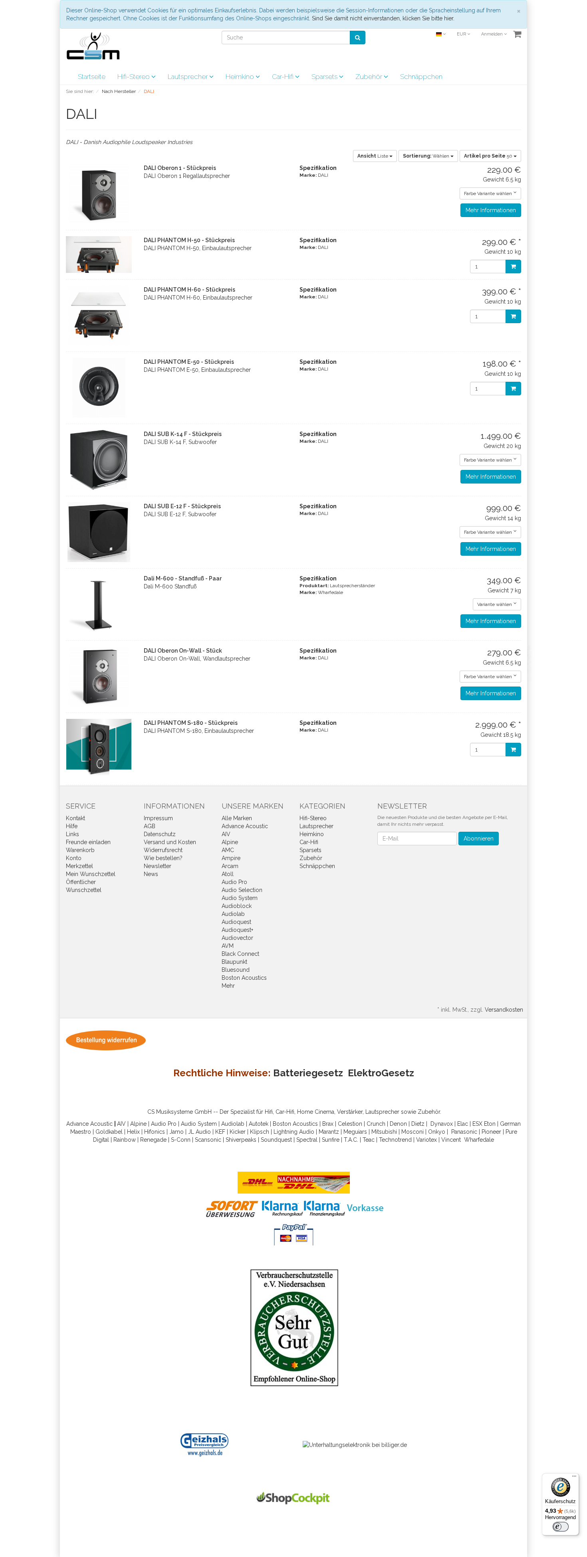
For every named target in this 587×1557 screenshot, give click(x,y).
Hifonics (154, 1132)
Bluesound (236, 970)
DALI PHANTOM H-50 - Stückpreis (189, 240)
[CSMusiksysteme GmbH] (97, 48)
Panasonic (464, 1132)
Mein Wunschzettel (90, 874)
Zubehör (369, 77)
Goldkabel (109, 1132)
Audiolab (233, 914)
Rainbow (124, 1140)
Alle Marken (237, 818)
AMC (228, 850)
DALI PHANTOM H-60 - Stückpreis (189, 289)
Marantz (329, 1132)
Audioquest (236, 922)
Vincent (451, 1140)
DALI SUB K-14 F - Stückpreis (183, 434)
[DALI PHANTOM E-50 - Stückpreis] (99, 388)
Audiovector (237, 938)
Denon (398, 1124)
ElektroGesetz (381, 1073)
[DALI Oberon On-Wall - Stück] (99, 676)
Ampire (231, 858)
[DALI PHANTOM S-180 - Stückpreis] (99, 749)
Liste (373, 156)
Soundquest (276, 1140)
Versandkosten (504, 1009)
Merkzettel (79, 866)
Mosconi (412, 1132)
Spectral (306, 1140)
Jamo (176, 1132)
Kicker (238, 1132)
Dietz (417, 1124)
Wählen (426, 156)
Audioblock (237, 906)
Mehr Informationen (491, 210)
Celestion (350, 1124)
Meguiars (355, 1132)
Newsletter (157, 866)
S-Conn (180, 1140)
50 (489, 156)
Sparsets (325, 77)
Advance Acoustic (245, 826)
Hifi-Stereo (134, 77)
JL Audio (199, 1132)
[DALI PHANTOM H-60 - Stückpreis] (99, 315)
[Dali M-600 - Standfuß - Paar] (99, 604)
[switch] (561, 1526)
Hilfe (71, 826)
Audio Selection (242, 890)
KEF (220, 1132)
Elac (462, 1124)
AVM (228, 946)
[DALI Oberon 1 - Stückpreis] (99, 194)
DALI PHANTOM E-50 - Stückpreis (189, 362)
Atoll (228, 874)
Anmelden (492, 34)
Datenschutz (160, 834)
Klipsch (259, 1132)
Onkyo (436, 1132)
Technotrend (395, 1140)
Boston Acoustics (244, 978)
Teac (369, 1140)
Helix (133, 1132)
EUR (462, 34)
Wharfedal (477, 1140)
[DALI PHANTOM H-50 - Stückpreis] (99, 254)
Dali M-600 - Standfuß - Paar (183, 578)
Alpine (230, 842)
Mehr (228, 986)
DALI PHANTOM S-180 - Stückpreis (191, 723)
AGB (149, 826)
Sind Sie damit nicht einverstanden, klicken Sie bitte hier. (383, 18)
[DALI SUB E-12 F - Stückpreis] (99, 532)
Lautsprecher (188, 77)
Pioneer (491, 1132)
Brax (327, 1124)
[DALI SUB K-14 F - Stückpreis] (99, 460)
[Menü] (574, 1478)
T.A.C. (351, 1140)
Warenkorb (80, 850)
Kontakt (75, 818)
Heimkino (241, 77)
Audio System (240, 898)
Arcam (230, 866)
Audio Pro (234, 882)
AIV (226, 834)
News (151, 874)
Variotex (426, 1140)
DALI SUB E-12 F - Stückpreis (182, 506)
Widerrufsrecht (163, 850)
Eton (490, 1124)
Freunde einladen (88, 842)
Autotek (258, 1124)
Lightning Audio (294, 1132)
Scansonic (208, 1140)
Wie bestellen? (163, 858)
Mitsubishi (384, 1132)
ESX (477, 1124)
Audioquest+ (237, 930)
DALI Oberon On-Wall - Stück (183, 650)
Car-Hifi (283, 77)
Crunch (376, 1124)
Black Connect (240, 954)
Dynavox (441, 1124)
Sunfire (330, 1140)
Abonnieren (479, 838)
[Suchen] (357, 37)
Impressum (158, 818)
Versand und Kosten (170, 842)
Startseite (91, 77)
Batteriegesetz (308, 1073)
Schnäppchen (421, 77)
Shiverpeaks (241, 1140)
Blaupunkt (234, 962)
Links (72, 834)
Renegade (153, 1140)
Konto (73, 858)
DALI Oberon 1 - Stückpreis (180, 168)
